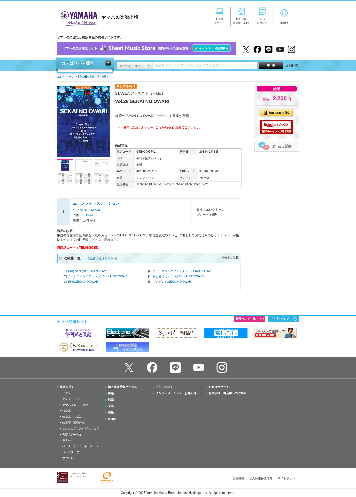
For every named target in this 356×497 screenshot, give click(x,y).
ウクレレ (68, 458)
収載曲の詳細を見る (100, 258)
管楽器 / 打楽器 (72, 417)
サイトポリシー (288, 478)
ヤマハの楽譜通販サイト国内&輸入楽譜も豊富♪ (146, 48)
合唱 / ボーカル (72, 434)
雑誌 (111, 399)
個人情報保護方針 (260, 478)
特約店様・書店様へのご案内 (228, 393)
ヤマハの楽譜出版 (98, 18)
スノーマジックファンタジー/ (184, 271)
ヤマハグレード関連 (75, 405)
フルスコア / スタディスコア (80, 428)
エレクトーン (71, 399)
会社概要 (238, 478)
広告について (164, 387)
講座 (111, 412)
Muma (112, 419)
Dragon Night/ (89, 271)
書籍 (111, 393)
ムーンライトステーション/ (98, 276)
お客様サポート (219, 387)
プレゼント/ (172, 281)
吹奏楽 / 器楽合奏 (73, 422)
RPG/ (83, 281)
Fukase (88, 215)
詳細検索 (292, 65)
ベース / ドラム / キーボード (80, 446)
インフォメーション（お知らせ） (177, 393)
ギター (66, 440)
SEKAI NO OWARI (86, 210)
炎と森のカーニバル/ (178, 276)
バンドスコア (71, 452)
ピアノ (66, 393)
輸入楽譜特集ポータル (122, 387)
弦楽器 (66, 411)
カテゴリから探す (77, 63)
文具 (111, 406)
